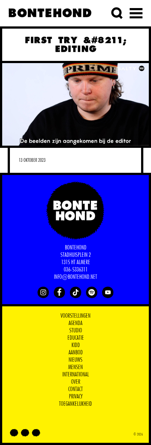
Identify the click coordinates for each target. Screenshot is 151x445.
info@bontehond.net (75, 277)
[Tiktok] (75, 292)
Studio (75, 330)
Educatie (75, 338)
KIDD (75, 345)
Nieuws (75, 360)
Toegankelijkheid (75, 404)
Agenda (75, 323)
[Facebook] (59, 292)
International (75, 374)
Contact (75, 389)
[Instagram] (43, 292)
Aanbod (76, 352)
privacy (75, 397)
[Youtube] (108, 292)
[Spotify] (91, 292)
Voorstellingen (75, 316)
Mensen (75, 367)
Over (75, 382)
